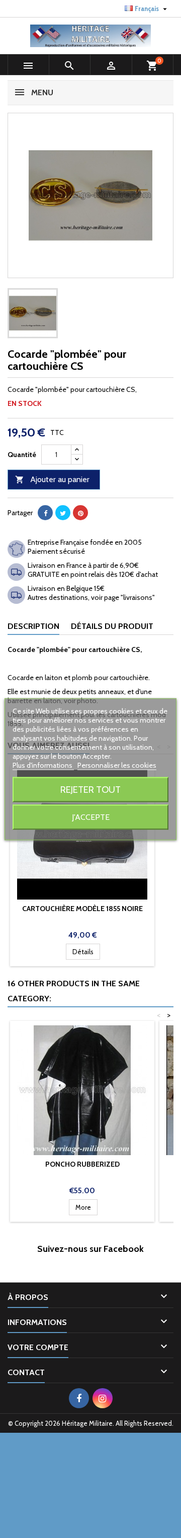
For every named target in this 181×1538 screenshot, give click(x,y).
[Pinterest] (80, 512)
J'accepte (91, 816)
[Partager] (45, 512)
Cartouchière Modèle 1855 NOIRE (82, 908)
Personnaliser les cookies (116, 764)
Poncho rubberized (82, 1164)
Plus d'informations (43, 764)
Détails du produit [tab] (112, 626)
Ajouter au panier (52, 479)
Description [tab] (33, 626)
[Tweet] (62, 512)
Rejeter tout (90, 789)
